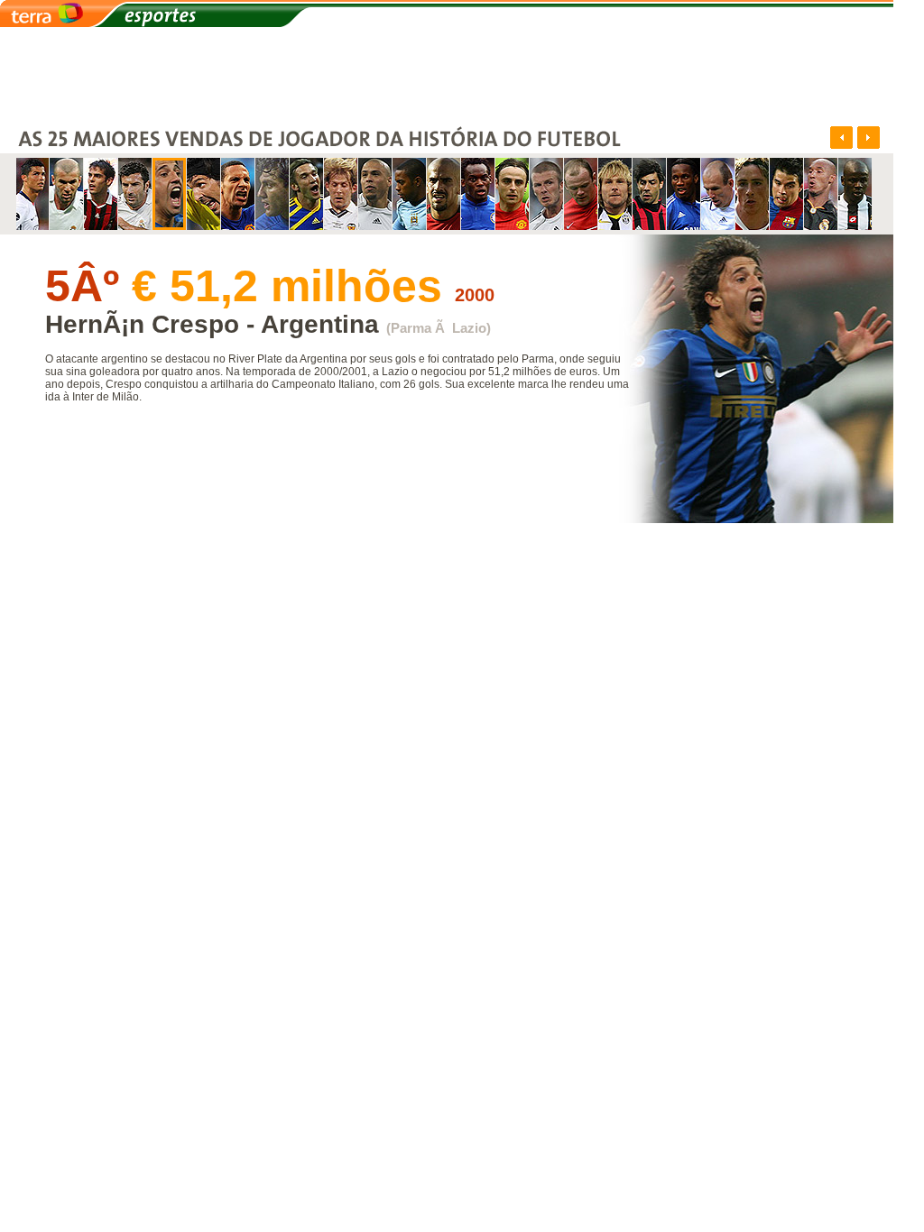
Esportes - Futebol (288, 14)
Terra (54, 14)
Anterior (841, 137)
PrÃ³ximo (868, 137)
